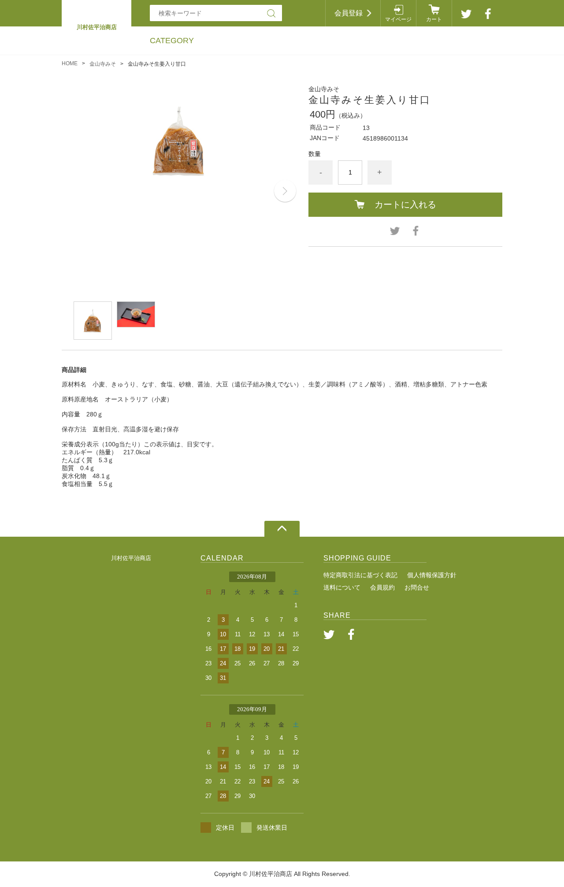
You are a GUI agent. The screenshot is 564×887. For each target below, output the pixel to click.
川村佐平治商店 (131, 558)
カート (434, 19)
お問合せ (416, 587)
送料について (341, 587)
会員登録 (348, 13)
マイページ (398, 19)
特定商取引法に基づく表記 (360, 575)
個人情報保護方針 (431, 575)
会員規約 (382, 587)
